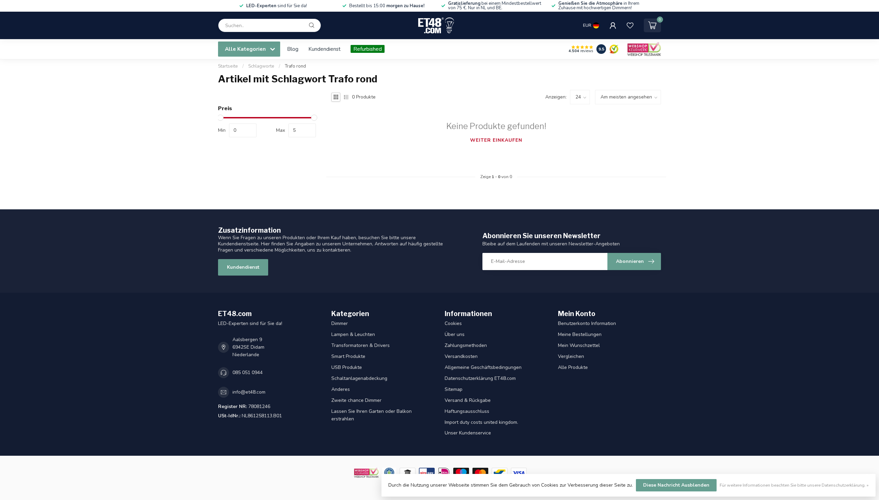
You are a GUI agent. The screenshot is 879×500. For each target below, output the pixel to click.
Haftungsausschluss (467, 411)
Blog (292, 49)
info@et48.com (248, 392)
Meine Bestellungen (580, 334)
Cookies (453, 323)
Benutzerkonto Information (587, 323)
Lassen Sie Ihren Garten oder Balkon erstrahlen (371, 415)
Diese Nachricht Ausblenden (676, 485)
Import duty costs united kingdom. (481, 422)
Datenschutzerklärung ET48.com (480, 378)
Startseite (228, 66)
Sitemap (454, 389)
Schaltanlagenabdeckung (359, 378)
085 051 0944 (247, 372)
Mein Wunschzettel (579, 345)
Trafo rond (295, 66)
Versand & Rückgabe (468, 400)
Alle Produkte (573, 367)
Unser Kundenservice (468, 433)
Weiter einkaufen (496, 140)
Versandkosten (461, 356)
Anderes (340, 389)
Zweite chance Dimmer (356, 400)
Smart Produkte (348, 356)
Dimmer (339, 323)
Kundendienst (324, 49)
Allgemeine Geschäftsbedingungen (483, 367)
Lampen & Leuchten (353, 334)
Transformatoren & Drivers (360, 345)
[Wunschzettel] (630, 25)
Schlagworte (261, 66)
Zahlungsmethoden (466, 345)
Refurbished (367, 49)
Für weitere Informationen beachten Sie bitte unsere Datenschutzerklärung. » (794, 485)
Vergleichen (571, 356)
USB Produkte (346, 367)
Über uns (455, 334)
